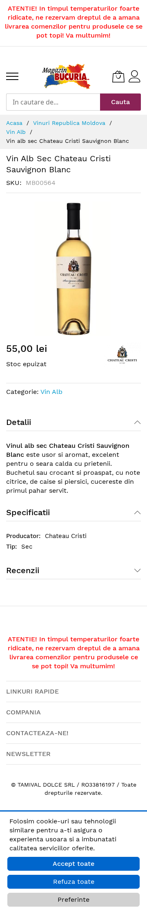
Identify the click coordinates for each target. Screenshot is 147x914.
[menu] (12, 76)
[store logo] (66, 76)
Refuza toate (73, 881)
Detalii (18, 422)
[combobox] (53, 102)
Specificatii (28, 512)
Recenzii (22, 570)
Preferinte (73, 899)
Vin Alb (51, 392)
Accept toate (73, 863)
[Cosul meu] (118, 76)
